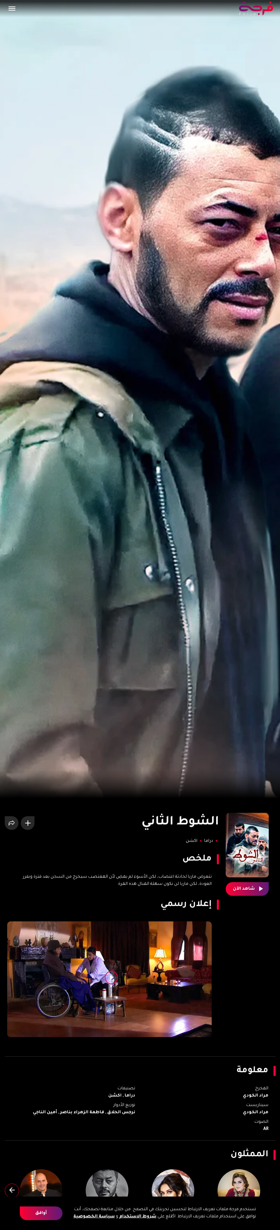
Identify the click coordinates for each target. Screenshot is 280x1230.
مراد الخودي (255, 1095)
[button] (11, 8)
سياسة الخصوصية (94, 1216)
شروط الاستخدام (137, 1216)
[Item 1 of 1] (109, 979)
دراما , (128, 1095)
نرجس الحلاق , (119, 1112)
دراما (208, 841)
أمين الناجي (45, 1112)
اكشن (191, 841)
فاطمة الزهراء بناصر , (80, 1112)
